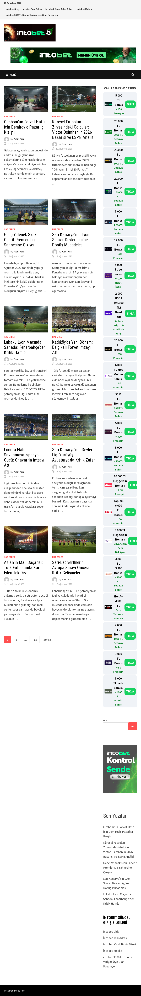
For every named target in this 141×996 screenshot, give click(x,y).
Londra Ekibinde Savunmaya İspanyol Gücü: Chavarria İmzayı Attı (24, 457)
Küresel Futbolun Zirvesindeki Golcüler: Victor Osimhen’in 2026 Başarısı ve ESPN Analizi (73, 129)
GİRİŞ (130, 104)
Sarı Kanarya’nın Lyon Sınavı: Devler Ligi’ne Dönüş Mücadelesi (70, 239)
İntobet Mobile (84, 8)
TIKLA (130, 132)
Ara (105, 720)
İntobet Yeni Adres (32, 8)
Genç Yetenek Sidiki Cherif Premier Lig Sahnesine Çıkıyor (20, 239)
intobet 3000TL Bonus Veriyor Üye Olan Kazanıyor (32, 15)
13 (35, 640)
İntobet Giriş (12, 8)
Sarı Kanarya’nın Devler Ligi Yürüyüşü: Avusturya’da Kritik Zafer (73, 455)
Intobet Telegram (14, 990)
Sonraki (48, 640)
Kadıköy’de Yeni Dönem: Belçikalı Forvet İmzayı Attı (72, 347)
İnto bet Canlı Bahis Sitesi (59, 8)
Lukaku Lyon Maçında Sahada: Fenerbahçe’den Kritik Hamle (25, 347)
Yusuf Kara (19, 138)
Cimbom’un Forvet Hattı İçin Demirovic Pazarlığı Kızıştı (24, 127)
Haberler (9, 116)
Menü (13, 74)
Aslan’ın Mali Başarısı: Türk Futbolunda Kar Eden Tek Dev (23, 567)
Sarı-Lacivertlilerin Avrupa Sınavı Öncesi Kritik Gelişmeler (70, 567)
